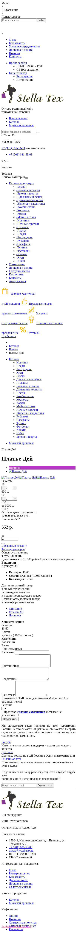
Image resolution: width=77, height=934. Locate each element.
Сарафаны (23, 419)
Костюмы (22, 399)
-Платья (21, 230)
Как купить (16, 274)
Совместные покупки (23, 922)
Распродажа (24, 369)
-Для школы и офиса (29, 196)
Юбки (20, 433)
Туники (21, 423)
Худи (19, 372)
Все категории (18, 118)
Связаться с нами (20, 886)
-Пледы (21, 234)
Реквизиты (16, 929)
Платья (20, 392)
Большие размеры (27, 386)
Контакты (15, 56)
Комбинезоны (25, 396)
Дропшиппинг (18, 880)
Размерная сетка (19, 873)
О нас (12, 39)
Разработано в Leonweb (16, 926)
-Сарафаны (23, 244)
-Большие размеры (28, 190)
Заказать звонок (35, 148)
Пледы (20, 365)
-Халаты (21, 254)
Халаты (21, 429)
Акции (13, 915)
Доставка (15, 615)
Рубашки (22, 416)
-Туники (21, 247)
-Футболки (23, 250)
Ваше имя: (8, 652)
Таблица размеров (13, 549)
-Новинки (22, 220)
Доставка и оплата (21, 49)
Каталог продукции (21, 183)
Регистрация (24, 76)
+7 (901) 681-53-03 (20, 154)
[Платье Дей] (18, 471)
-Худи (20, 257)
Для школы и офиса (28, 379)
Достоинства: (10, 665)
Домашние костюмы (29, 389)
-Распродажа (24, 237)
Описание (15, 608)
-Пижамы (22, 227)
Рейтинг (6, 705)
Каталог (14, 121)
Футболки (22, 426)
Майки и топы (25, 406)
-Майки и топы (26, 217)
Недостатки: (9, 678)
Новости (14, 53)
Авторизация (24, 79)
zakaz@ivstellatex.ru (21, 850)
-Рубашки (22, 240)
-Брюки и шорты (27, 193)
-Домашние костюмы (29, 200)
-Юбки (20, 260)
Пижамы (22, 382)
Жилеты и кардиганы (30, 413)
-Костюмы (23, 210)
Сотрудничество (19, 271)
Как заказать (17, 43)
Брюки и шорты (26, 436)
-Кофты (21, 213)
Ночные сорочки (27, 409)
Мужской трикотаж (21, 125)
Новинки (22, 362)
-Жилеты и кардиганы (30, 203)
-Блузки (21, 186)
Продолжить (10, 719)
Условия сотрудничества (24, 46)
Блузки (20, 376)
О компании (17, 264)
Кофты (20, 403)
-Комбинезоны (25, 207)
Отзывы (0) (16, 612)
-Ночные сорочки (27, 223)
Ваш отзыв (8, 694)
